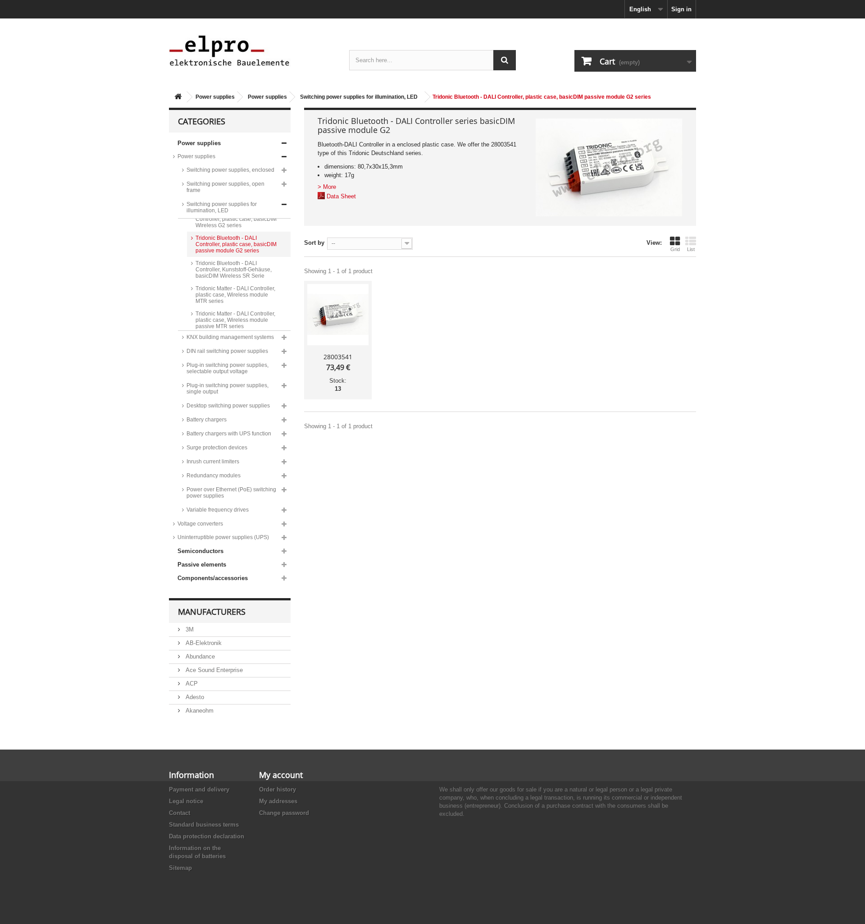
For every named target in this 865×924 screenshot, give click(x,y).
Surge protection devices (217, 447)
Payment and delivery (199, 789)
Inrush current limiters (213, 461)
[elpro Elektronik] (252, 50)
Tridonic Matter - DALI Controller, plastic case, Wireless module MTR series (235, 294)
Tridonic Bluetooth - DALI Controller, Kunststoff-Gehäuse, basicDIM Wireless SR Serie (234, 269)
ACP (191, 683)
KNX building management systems (230, 337)
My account (281, 774)
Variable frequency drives (218, 510)
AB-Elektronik (203, 643)
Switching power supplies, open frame (225, 187)
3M (189, 629)
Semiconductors (200, 551)
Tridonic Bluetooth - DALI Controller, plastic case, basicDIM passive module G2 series (236, 244)
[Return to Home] (178, 97)
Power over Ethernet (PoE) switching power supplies (231, 492)
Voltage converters (200, 524)
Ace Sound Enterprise (213, 670)
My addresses (278, 801)
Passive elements (202, 564)
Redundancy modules (214, 475)
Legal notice (186, 801)
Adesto (194, 697)
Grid (675, 249)
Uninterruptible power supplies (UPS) (223, 537)
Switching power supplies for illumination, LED (359, 97)
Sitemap (180, 868)
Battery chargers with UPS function (229, 433)
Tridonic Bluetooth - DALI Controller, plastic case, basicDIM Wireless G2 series (236, 219)
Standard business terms (204, 824)
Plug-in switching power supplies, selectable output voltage (228, 368)
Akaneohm (199, 710)
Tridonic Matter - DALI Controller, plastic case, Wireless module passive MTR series (235, 320)
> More (327, 186)
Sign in (681, 9)
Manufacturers (212, 611)
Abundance (199, 656)
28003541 (337, 357)
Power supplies (215, 97)
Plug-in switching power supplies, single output (228, 388)
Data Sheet (341, 196)
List (691, 249)
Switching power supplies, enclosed (230, 170)
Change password (284, 813)
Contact (179, 813)
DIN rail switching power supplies (227, 351)
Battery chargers (207, 419)
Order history (277, 789)
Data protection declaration (206, 836)
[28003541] (338, 314)
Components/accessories (213, 578)
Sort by (314, 242)
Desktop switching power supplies (228, 406)
